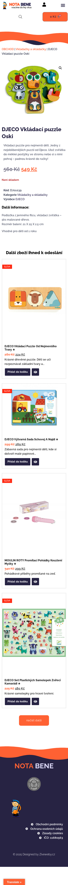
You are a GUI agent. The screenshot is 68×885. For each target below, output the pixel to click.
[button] (62, 5)
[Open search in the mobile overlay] (20, 17)
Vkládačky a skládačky (31, 49)
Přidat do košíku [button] (17, 371)
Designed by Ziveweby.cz (34, 854)
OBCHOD (8, 49)
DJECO (20, 199)
